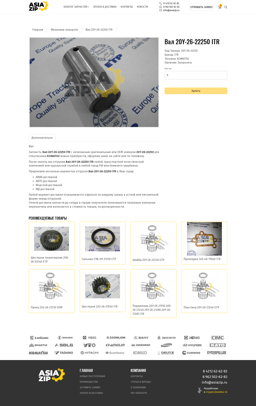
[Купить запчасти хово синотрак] (166, 337)
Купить (196, 90)
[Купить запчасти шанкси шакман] (65, 337)
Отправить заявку (201, 7)
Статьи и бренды (141, 381)
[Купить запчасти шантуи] (38, 345)
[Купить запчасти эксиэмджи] (192, 337)
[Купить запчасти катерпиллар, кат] (216, 352)
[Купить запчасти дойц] (165, 352)
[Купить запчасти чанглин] (115, 345)
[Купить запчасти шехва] (90, 337)
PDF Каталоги (139, 393)
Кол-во (168, 68)
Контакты (127, 6)
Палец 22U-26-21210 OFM (46, 307)
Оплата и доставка (105, 6)
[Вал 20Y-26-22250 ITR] (94, 82)
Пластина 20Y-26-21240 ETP (201, 307)
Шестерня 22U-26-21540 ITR (100, 306)
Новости (142, 6)
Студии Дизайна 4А (216, 392)
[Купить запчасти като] (217, 345)
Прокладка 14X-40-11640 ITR (202, 259)
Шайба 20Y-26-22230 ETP (148, 260)
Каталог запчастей (75, 6)
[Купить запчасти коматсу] (38, 352)
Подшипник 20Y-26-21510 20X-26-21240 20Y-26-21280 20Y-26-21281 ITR (152, 310)
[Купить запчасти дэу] (141, 345)
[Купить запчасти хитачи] (89, 352)
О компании (138, 387)
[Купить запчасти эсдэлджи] (64, 345)
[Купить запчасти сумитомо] (115, 352)
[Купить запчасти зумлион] (116, 337)
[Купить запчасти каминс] (191, 352)
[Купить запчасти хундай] (192, 345)
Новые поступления (92, 376)
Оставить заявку (90, 387)
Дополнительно (42, 137)
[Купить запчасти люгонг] (39, 337)
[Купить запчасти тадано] (64, 352)
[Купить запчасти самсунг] (166, 345)
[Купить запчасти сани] (141, 337)
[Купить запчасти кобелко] (140, 352)
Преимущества (89, 381)
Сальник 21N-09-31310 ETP (99, 259)
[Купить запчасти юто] (89, 345)
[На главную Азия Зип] (51, 374)
